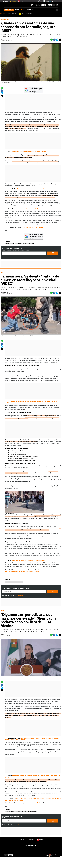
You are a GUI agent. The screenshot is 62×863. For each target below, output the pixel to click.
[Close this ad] (61, 856)
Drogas (24, 243)
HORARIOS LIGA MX (11, 13)
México (22, 9)
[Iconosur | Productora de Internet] (6, 854)
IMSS (13, 243)
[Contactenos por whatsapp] (57, 5)
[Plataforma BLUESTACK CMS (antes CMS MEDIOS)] (10, 854)
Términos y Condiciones (18, 595)
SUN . (3, 39)
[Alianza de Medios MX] (48, 854)
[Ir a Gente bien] (40, 838)
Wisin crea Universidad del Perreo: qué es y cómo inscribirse (28, 560)
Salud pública (18, 243)
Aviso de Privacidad (24, 857)
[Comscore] (54, 854)
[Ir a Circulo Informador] (12, 0)
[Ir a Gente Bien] (20, 0)
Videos (29, 9)
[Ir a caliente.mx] (40, 0)
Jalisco (17, 9)
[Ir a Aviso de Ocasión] (22, 838)
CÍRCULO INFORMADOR (26, 13)
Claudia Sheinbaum (10, 811)
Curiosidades (31, 243)
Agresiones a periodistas (21, 811)
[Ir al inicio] (18, 5)
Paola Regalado (5, 292)
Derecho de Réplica (30, 857)
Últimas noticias (8, 9)
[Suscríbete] (55, 0)
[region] (31, 860)
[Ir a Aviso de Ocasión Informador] (5, 0)
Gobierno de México (32, 811)
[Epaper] (46, 0)
